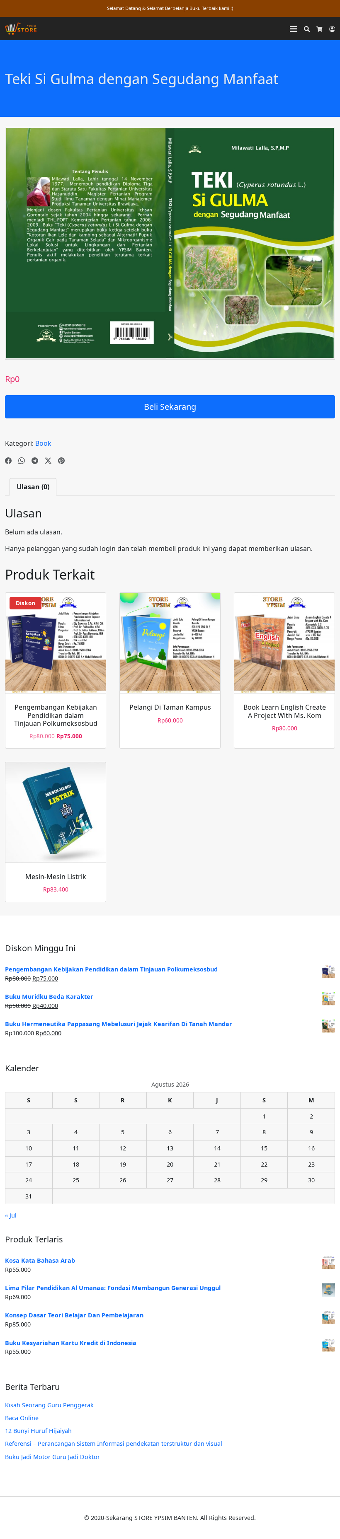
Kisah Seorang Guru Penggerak (49, 1405)
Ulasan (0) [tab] (33, 486)
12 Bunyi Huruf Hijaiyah (38, 1431)
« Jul (11, 1215)
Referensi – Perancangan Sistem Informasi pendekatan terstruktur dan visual (113, 1443)
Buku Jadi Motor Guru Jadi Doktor (52, 1457)
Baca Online (22, 1418)
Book (43, 443)
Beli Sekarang (170, 406)
